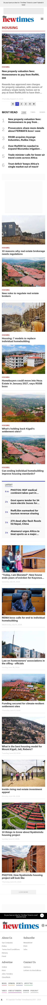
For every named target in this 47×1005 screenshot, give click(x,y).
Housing (6, 67)
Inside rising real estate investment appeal (22, 791)
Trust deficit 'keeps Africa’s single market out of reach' (23, 165)
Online (4, 967)
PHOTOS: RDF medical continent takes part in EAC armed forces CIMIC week (25, 491)
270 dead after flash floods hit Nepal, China (26, 522)
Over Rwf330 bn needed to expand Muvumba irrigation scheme (21, 149)
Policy (4, 946)
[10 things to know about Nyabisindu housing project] (23, 816)
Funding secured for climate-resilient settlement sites (23, 705)
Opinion (11, 983)
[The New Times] (18, 21)
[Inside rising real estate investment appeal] (23, 773)
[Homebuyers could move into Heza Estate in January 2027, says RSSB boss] (23, 359)
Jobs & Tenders (15, 991)
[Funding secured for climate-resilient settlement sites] (23, 687)
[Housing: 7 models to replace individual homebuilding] (23, 317)
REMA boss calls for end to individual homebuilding (23, 619)
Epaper (26, 991)
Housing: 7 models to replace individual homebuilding (19, 340)
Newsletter (28, 943)
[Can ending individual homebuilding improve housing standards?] (23, 449)
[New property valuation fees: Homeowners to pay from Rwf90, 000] (24, 48)
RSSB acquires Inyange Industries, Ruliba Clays (21, 138)
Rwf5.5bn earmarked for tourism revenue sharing (25, 512)
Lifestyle (28, 983)
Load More (23, 892)
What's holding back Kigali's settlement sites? (18, 430)
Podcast (34, 991)
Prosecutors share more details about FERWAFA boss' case (26, 129)
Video (4, 991)
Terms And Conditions (11, 949)
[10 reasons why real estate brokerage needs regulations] (23, 229)
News (4, 983)
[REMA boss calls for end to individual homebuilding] (23, 601)
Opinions (27, 967)
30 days (42, 112)
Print (25, 946)
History (5, 953)
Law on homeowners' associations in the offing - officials (23, 662)
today (23, 112)
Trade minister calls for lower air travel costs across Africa (26, 156)
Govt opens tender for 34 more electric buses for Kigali (25, 502)
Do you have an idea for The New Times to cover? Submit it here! (21, 916)
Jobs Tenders (7, 974)
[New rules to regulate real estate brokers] (23, 272)
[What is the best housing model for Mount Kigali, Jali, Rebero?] (23, 730)
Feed (4, 956)
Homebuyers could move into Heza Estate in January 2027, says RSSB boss (22, 383)
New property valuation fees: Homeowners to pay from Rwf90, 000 (20, 74)
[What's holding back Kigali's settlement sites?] (23, 407)
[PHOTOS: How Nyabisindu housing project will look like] (23, 858)
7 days (32, 112)
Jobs (25, 949)
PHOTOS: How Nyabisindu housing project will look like (22, 876)
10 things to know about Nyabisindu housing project (22, 833)
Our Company (7, 943)
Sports (19, 983)
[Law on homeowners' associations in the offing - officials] (23, 644)
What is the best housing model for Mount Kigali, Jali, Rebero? (22, 748)
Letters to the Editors (32, 970)
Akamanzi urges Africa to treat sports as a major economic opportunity (25, 533)
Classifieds (6, 977)
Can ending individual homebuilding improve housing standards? (23, 472)
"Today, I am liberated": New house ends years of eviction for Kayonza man (22, 576)
